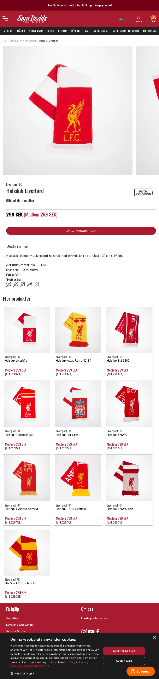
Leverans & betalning (20, 624)
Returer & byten (16, 631)
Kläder (21, 31)
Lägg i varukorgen (81, 230)
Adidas (8, 31)
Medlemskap (100, 31)
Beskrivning (17, 246)
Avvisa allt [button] (124, 661)
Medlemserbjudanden (125, 31)
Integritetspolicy (78, 662)
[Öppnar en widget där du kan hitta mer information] (140, 672)
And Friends (150, 31)
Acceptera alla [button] (124, 651)
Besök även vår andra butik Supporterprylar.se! (79, 5)
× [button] (154, 637)
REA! (86, 31)
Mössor (75, 31)
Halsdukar (30, 40)
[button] (54, 666)
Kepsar (62, 31)
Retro (50, 31)
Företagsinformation (94, 618)
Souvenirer (36, 31)
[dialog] (79, 656)
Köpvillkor (12, 618)
